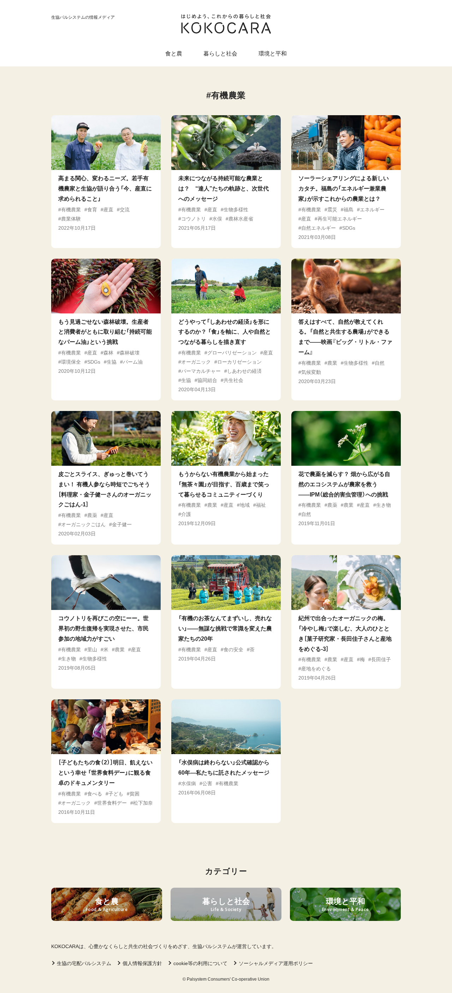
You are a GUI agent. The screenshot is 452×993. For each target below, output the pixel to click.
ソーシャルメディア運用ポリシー (276, 963)
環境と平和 (272, 54)
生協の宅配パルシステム (84, 963)
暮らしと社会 (220, 54)
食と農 (173, 54)
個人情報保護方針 (142, 963)
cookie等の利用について (200, 963)
